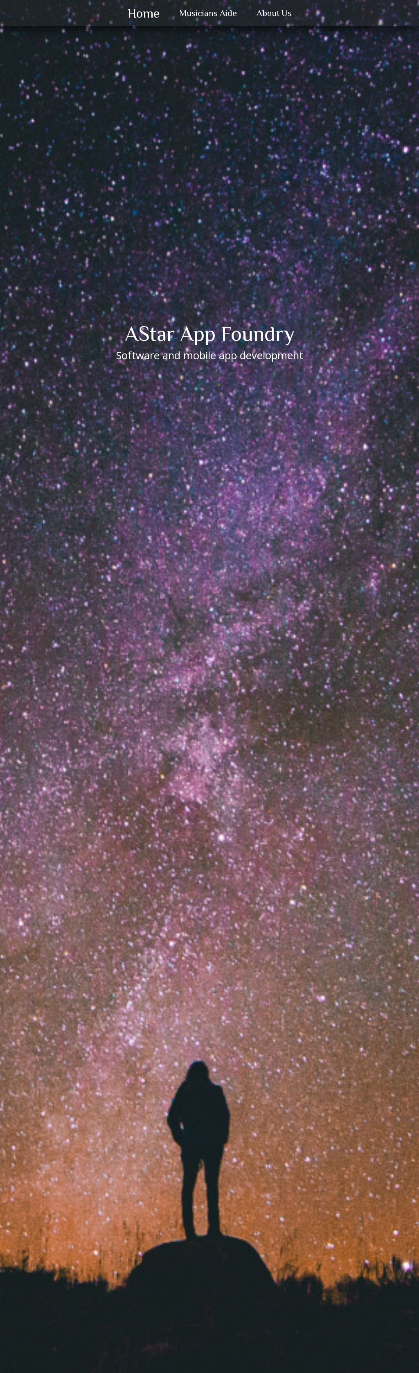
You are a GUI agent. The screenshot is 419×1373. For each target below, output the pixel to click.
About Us (274, 13)
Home (144, 13)
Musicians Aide (208, 13)
